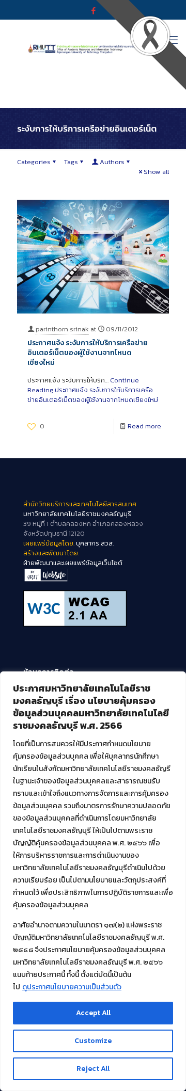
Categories (34, 162)
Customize (93, 1040)
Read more (144, 426)
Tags (71, 162)
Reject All (93, 1068)
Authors (112, 162)
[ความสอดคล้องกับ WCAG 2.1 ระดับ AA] (93, 608)
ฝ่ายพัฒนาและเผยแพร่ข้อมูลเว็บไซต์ (72, 563)
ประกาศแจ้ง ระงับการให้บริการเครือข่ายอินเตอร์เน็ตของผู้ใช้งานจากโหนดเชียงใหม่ (87, 353)
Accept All (93, 1012)
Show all (156, 172)
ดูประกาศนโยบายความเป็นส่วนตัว (71, 987)
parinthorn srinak (62, 329)
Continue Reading (92, 390)
